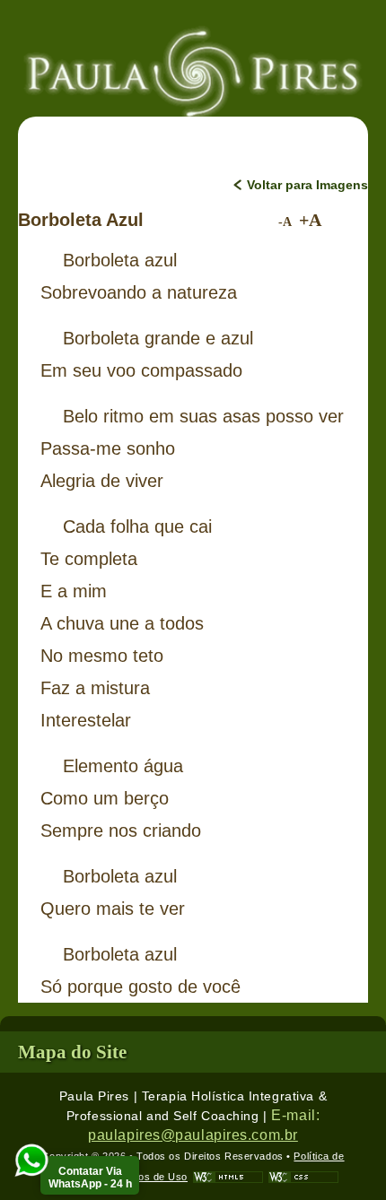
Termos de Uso (151, 1176)
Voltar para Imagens (307, 185)
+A (310, 220)
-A (285, 222)
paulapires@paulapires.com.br (193, 1135)
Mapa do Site (72, 1052)
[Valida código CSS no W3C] (303, 1177)
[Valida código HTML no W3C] (228, 1177)
